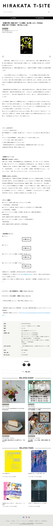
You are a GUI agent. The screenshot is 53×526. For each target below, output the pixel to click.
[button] (13, 18)
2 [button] (25, 56)
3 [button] (27, 56)
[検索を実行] (48, 12)
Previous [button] (2, 56)
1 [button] (23, 56)
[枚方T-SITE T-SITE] (26, 5)
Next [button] (51, 56)
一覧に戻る (27, 371)
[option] (26, 45)
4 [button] (29, 56)
